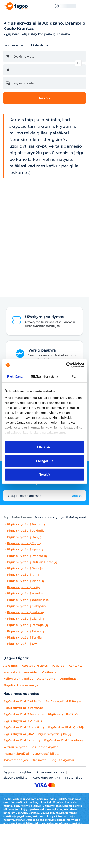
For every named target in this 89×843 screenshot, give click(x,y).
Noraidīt (45, 474)
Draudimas (68, 678)
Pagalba (58, 665)
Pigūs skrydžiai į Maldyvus (26, 606)
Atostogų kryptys (35, 665)
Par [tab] (74, 376)
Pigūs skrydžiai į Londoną (63, 740)
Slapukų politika (15, 778)
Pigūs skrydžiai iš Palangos (23, 714)
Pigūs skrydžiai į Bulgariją (26, 524)
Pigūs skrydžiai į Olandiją (25, 618)
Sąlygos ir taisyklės (17, 772)
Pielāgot (42, 461)
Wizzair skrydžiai (15, 747)
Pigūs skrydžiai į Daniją (24, 537)
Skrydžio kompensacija (20, 685)
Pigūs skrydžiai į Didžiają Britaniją (32, 562)
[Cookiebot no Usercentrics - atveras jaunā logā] (66, 365)
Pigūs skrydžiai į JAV (22, 643)
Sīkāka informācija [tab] (44, 376)
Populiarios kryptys (17, 517)
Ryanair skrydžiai (16, 754)
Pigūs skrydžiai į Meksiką (25, 612)
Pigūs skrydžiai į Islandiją (25, 580)
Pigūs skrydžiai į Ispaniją (25, 549)
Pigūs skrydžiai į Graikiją (25, 568)
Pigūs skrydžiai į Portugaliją (27, 625)
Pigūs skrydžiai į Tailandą (25, 631)
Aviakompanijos (15, 760)
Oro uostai (39, 760)
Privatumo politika (50, 772)
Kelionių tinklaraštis (18, 678)
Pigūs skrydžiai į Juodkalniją (28, 599)
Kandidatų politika (46, 778)
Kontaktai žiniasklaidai (20, 672)
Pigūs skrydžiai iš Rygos (63, 701)
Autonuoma (46, 678)
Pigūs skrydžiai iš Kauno (66, 714)
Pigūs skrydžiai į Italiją (23, 587)
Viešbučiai (49, 672)
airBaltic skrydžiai (45, 747)
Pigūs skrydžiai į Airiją (23, 574)
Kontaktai (76, 665)
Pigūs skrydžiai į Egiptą (24, 543)
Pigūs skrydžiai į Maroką (25, 593)
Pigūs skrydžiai (63, 760)
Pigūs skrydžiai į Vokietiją (25, 530)
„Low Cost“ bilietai (46, 754)
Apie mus (10, 665)
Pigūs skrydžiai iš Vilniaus (22, 721)
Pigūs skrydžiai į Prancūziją (27, 555)
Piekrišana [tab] (15, 376)
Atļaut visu (44, 447)
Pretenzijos (73, 778)
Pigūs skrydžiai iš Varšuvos (23, 708)
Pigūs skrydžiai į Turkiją (24, 637)
